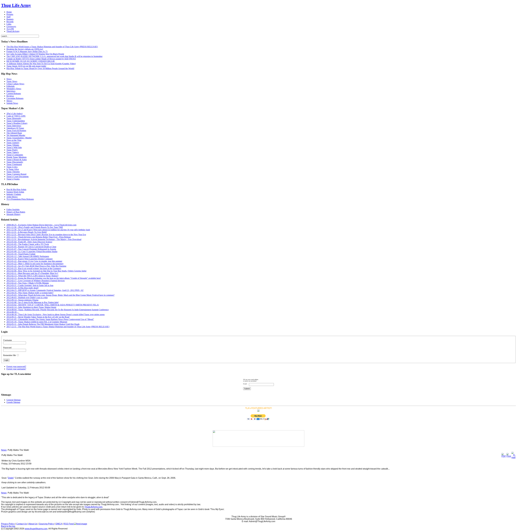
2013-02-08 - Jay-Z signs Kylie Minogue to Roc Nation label (32, 302)
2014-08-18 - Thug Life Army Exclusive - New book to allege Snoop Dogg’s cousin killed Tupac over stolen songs (55, 314)
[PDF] (504, 456)
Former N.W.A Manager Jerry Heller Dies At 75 (27, 51)
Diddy (11, 478)
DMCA (59, 524)
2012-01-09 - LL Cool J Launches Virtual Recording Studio (31, 251)
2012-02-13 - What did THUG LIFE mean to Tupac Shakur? (32, 276)
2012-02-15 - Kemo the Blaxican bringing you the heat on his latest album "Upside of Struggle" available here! (53, 278)
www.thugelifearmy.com (36, 529)
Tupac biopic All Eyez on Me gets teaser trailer (26, 66)
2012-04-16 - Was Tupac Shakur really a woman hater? (29, 293)
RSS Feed (69, 524)
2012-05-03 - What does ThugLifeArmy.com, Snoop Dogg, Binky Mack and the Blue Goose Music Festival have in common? (60, 295)
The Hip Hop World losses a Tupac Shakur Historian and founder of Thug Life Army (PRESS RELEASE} (52, 46)
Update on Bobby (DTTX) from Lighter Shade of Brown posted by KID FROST (41, 59)
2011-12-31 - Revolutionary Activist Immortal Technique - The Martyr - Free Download (43, 239)
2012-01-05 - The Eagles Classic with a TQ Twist (27, 244)
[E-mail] (513, 457)
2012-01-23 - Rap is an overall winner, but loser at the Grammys (33, 268)
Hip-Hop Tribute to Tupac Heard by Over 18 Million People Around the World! (40, 68)
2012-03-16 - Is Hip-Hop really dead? (22, 288)
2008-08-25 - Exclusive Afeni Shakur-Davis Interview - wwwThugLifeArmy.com (41, 225)
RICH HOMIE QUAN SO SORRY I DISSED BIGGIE (30, 61)
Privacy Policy (8, 524)
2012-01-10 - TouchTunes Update (20, 254)
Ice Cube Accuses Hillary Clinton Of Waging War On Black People (35, 54)
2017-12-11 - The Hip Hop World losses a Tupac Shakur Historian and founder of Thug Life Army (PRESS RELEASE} (58, 326)
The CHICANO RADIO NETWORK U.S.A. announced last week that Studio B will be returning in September (54, 56)
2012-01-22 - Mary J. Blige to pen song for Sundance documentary (35, 263)
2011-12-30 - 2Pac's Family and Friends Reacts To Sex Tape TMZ (34, 227)
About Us (32, 524)
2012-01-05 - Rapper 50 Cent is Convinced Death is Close (31, 247)
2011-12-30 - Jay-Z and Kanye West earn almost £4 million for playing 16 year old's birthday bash (48, 230)
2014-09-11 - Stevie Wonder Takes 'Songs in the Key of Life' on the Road (37, 317)
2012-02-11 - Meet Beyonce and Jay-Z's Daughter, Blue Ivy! (32, 273)
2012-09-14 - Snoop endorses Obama (22, 300)
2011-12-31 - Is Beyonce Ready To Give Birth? (26, 232)
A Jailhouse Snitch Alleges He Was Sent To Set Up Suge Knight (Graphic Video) (41, 63)
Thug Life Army (16, 5)
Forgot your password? (16, 366)
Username (7, 340)
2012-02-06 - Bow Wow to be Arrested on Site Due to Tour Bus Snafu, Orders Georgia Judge (46, 271)
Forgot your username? (16, 369)
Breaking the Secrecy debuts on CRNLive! (24, 49)
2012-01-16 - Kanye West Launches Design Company (29, 259)
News (4, 450)
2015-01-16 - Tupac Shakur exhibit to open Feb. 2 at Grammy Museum (36, 322)
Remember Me (9, 355)
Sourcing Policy (46, 524)
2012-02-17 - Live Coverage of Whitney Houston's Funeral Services (35, 280)
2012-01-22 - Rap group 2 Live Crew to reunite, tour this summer (34, 261)
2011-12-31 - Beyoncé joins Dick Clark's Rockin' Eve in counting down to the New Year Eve (46, 234)
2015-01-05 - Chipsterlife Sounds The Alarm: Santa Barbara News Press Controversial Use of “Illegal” (50, 319)
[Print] (508, 456)
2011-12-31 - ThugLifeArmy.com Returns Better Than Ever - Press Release (38, 237)
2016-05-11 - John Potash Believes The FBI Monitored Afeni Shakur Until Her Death (42, 324)
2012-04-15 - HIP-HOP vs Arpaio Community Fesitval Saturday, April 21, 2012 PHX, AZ (44, 290)
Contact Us (21, 524)
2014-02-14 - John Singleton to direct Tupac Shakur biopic (31, 307)
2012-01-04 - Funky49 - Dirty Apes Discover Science (29, 242)
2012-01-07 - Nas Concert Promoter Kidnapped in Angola (31, 249)
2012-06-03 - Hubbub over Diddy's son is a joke (27, 297)
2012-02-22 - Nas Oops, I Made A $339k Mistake (27, 283)
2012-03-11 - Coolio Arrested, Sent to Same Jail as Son (29, 285)
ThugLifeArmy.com (93, 507)
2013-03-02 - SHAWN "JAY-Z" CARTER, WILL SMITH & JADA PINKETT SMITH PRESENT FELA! (52, 305)
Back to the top (8, 526)
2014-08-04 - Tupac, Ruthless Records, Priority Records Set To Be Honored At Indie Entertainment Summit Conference (57, 310)
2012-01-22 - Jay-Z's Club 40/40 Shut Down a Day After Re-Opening (36, 266)
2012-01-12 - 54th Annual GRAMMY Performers (27, 256)
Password (7, 347)
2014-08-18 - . (12, 312)
